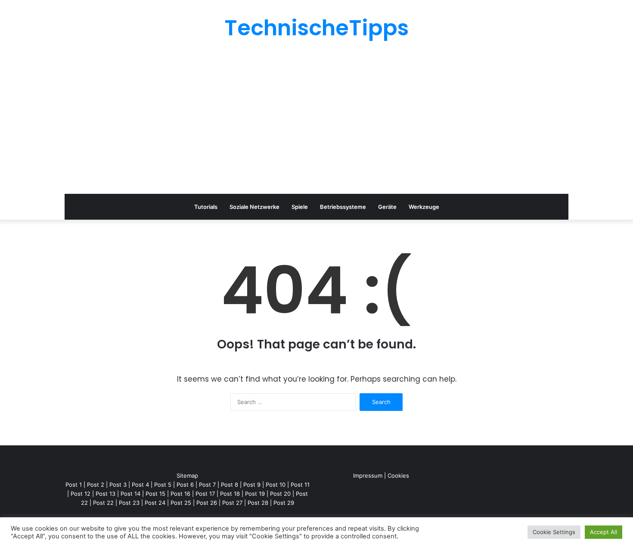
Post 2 (95, 484)
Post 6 (185, 484)
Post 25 (181, 502)
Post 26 (206, 502)
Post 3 (118, 484)
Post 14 (130, 493)
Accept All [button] (603, 531)
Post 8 (229, 484)
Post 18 (230, 493)
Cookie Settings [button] (554, 531)
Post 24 (155, 502)
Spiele (300, 206)
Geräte (387, 206)
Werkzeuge (424, 206)
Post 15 (155, 493)
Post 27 (232, 502)
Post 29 (283, 502)
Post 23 (129, 502)
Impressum (367, 475)
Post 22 (103, 502)
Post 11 (300, 484)
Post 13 (105, 493)
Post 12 (80, 493)
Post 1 (73, 484)
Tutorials (205, 206)
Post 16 (180, 493)
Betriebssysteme (343, 206)
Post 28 (258, 502)
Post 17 (205, 493)
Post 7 (207, 484)
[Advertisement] (316, 116)
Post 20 (280, 493)
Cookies (398, 475)
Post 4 (140, 484)
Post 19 (255, 493)
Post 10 (275, 484)
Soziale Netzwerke (254, 206)
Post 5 (162, 484)
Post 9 (252, 484)
